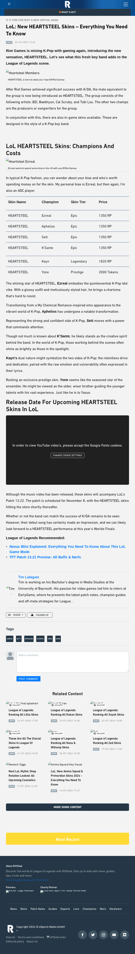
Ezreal (10, 639)
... (72, 601)
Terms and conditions (31, 937)
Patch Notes (38, 908)
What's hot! (69, 12)
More (103, 908)
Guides (53, 908)
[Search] (9, 4)
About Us (32, 941)
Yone (50, 639)
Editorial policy (15, 941)
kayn (58, 639)
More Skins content (68, 807)
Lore (76, 908)
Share (16, 614)
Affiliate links (57, 937)
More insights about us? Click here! (27, 879)
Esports (65, 908)
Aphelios (29, 639)
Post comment (28, 678)
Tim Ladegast (28, 577)
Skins (23, 908)
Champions (89, 908)
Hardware (116, 908)
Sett (19, 639)
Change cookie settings (67, 455)
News (13, 908)
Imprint (11, 937)
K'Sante (40, 639)
